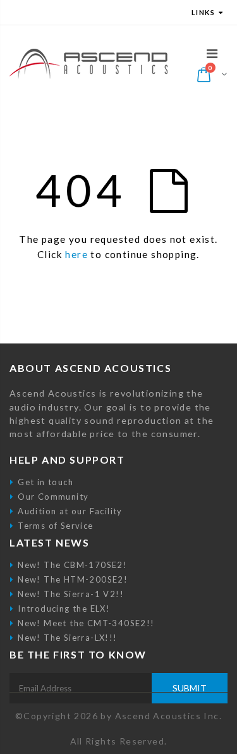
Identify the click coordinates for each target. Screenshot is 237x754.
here (76, 254)
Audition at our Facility (70, 511)
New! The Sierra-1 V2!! (71, 594)
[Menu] (212, 53)
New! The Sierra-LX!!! (67, 638)
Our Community (53, 496)
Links (203, 12)
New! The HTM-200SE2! (73, 579)
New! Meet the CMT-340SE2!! (86, 623)
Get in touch (45, 482)
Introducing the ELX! (64, 608)
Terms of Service (55, 526)
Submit (190, 688)
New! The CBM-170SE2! (72, 565)
